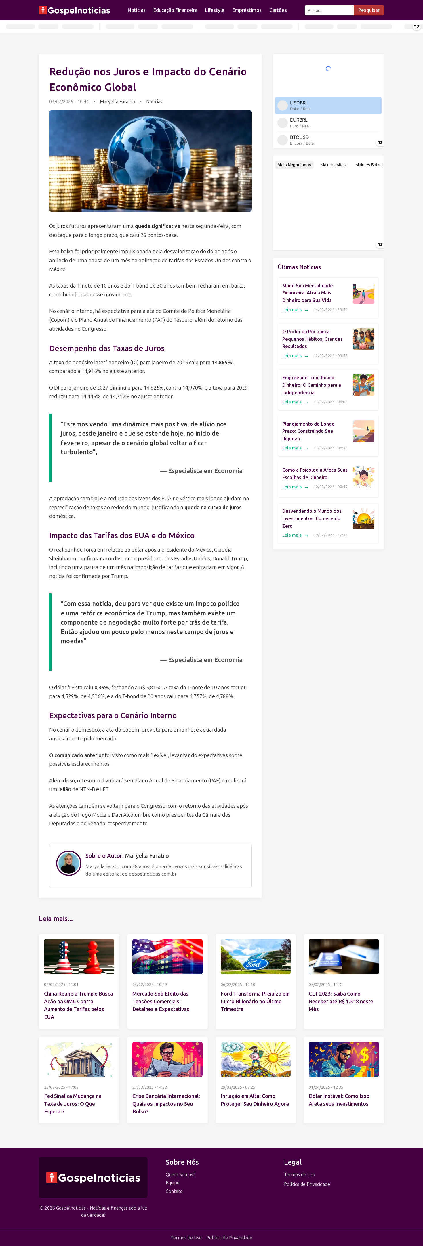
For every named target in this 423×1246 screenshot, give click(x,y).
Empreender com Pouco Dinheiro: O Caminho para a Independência (311, 385)
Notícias (137, 10)
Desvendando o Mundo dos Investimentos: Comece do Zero (312, 518)
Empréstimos (247, 10)
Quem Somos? (180, 1174)
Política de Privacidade (307, 1184)
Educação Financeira (175, 10)
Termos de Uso (299, 1174)
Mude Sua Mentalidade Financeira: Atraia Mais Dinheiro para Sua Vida (307, 293)
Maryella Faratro (117, 101)
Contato (174, 1191)
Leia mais (295, 309)
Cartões (278, 10)
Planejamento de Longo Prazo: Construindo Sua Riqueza (308, 431)
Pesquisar (369, 10)
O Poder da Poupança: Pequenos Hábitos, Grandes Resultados (312, 339)
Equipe (173, 1183)
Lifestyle (214, 10)
